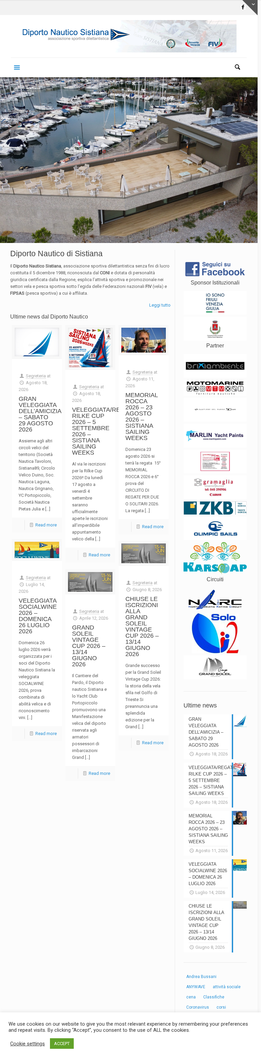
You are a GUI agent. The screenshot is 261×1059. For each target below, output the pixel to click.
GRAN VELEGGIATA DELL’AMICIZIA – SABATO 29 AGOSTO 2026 (40, 414)
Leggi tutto (160, 305)
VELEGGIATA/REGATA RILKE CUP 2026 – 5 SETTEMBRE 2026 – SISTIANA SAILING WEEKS (104, 431)
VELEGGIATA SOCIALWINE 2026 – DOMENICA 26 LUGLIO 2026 (38, 616)
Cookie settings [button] (27, 1044)
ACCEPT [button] (62, 1043)
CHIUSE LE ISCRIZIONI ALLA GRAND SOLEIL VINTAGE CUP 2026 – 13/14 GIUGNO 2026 (142, 626)
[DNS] (129, 36)
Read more (46, 524)
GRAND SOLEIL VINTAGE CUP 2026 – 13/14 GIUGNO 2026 (88, 646)
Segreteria (36, 375)
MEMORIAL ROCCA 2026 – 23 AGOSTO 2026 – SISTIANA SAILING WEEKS (141, 416)
